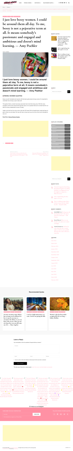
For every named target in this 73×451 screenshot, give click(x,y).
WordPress (16, 448)
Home (20, 2)
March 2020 (54, 277)
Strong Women (27, 2)
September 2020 (55, 260)
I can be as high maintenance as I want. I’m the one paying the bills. (36, 315)
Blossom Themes (6, 448)
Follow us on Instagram (37, 406)
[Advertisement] (21, 129)
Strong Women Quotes (14, 117)
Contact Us (67, 447)
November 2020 (55, 254)
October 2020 (54, 257)
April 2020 (53, 274)
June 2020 (53, 268)
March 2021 (54, 243)
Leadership (8, 143)
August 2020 (54, 263)
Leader (9, 16)
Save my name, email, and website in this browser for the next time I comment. (30, 359)
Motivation (37, 2)
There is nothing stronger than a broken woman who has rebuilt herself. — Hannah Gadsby (64, 56)
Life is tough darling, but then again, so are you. (63, 48)
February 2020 (54, 280)
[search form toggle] (68, 2)
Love (12, 16)
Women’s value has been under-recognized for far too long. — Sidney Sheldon (58, 316)
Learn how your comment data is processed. (42, 367)
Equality (5, 16)
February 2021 (54, 246)
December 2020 (55, 252)
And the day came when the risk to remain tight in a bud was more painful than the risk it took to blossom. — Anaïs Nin (62, 230)
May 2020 (53, 271)
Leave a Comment (6, 51)
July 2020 (53, 266)
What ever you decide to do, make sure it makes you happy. (61, 221)
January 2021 (54, 249)
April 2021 (53, 240)
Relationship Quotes (48, 2)
